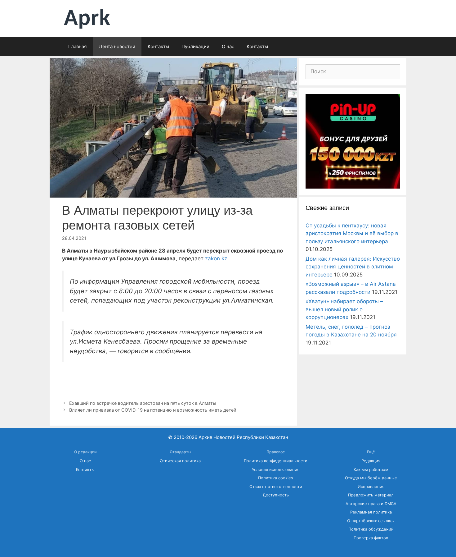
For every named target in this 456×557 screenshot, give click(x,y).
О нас (228, 46)
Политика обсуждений (371, 529)
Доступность (276, 495)
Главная (77, 46)
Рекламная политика (371, 512)
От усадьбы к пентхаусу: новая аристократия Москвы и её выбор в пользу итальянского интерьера (352, 233)
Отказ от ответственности (275, 486)
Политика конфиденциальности (275, 461)
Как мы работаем (371, 469)
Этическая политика (180, 461)
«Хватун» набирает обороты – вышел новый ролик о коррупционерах (344, 309)
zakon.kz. (217, 258)
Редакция (370, 461)
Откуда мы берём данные (371, 478)
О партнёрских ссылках (371, 520)
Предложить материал (371, 495)
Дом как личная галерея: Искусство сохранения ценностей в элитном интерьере (353, 267)
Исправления (371, 486)
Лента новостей (117, 46)
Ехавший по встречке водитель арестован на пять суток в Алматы (142, 403)
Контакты (158, 46)
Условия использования (275, 469)
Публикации (195, 46)
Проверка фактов (371, 538)
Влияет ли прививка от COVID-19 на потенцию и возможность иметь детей (152, 410)
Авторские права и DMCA (371, 503)
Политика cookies (275, 478)
